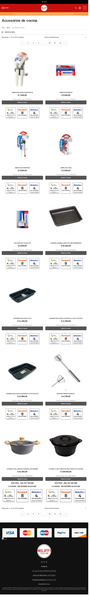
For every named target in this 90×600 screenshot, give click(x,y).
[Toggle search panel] (76, 8)
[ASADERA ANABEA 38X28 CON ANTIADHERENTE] (66, 220)
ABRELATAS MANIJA (65, 92)
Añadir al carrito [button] (22, 102)
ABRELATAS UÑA (65, 167)
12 (60, 43)
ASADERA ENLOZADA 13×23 (22, 318)
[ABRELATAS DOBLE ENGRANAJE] (22, 69)
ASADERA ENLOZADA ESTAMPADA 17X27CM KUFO (22, 393)
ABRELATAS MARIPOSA (22, 167)
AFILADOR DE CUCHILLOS (22, 243)
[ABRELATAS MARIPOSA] (22, 144)
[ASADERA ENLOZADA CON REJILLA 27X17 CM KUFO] (66, 295)
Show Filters (10, 32)
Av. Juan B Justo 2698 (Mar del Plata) (44, 571)
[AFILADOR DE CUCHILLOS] (22, 220)
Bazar (8, 27)
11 (55, 43)
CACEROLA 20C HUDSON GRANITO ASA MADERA (22, 469)
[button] (84, 8)
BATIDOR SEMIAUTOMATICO (66, 393)
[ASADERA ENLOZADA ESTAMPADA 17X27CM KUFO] (22, 370)
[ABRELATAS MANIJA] (66, 69)
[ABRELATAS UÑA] (66, 144)
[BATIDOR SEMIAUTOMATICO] (66, 370)
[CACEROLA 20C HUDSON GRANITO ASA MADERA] (22, 445)
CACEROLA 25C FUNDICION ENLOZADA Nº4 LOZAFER (66, 469)
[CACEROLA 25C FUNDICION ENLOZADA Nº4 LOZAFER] (66, 445)
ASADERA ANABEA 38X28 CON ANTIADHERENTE (66, 243)
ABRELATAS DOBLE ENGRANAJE (22, 92)
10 (49, 43)
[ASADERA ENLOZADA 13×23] (22, 295)
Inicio (3, 27)
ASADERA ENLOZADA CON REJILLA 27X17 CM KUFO (66, 318)
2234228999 (44, 575)
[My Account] (79, 8)
